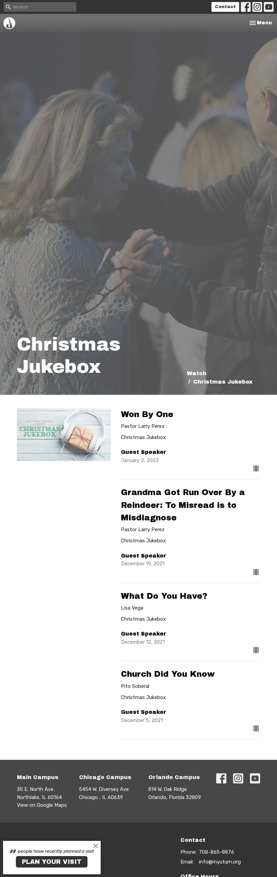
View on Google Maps (42, 805)
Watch (196, 373)
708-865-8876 (216, 852)
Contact (225, 6)
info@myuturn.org (220, 862)
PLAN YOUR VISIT (51, 861)
